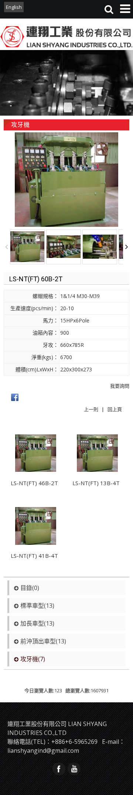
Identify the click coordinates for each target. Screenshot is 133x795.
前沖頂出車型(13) (43, 641)
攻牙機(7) (32, 659)
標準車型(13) (37, 606)
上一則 (91, 409)
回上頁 (115, 409)
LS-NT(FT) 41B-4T (34, 555)
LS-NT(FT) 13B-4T (96, 483)
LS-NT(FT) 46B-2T (34, 483)
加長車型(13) (37, 623)
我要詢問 (119, 385)
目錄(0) (29, 588)
